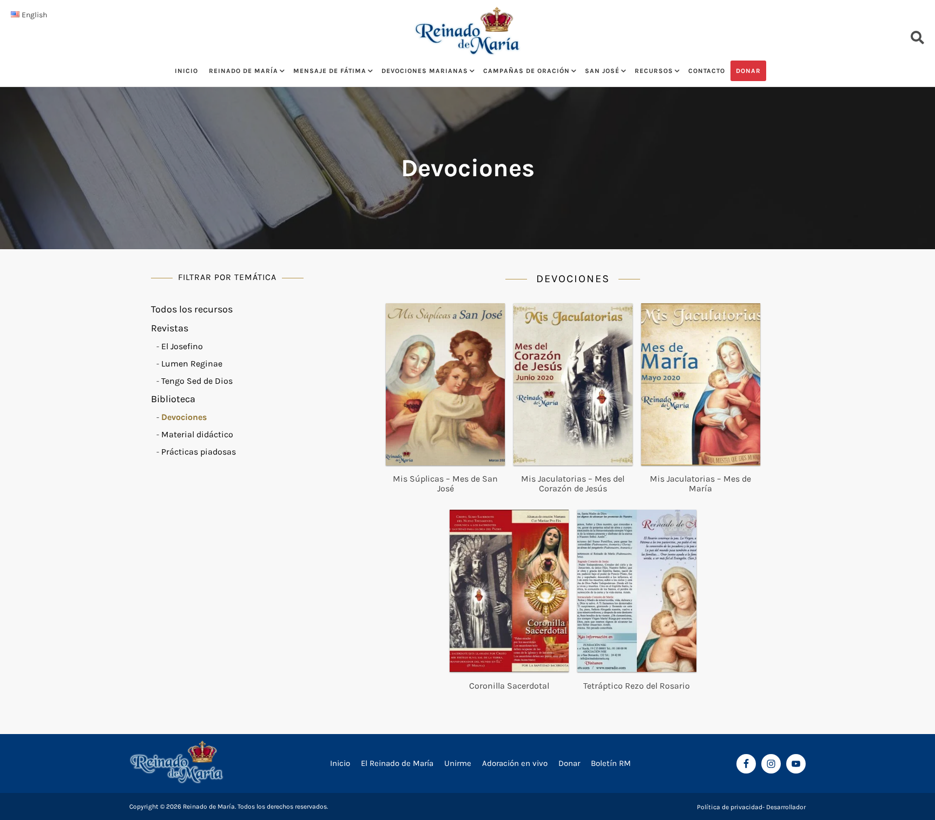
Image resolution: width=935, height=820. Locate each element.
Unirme (457, 763)
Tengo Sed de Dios (197, 381)
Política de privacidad (729, 807)
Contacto (706, 71)
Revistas (169, 328)
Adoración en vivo (515, 763)
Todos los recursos (192, 309)
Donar (748, 71)
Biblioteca (173, 399)
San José (602, 71)
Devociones (184, 417)
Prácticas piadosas (198, 451)
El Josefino (182, 346)
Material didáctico (197, 434)
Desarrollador (786, 807)
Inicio (186, 71)
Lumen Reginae (191, 363)
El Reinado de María (397, 763)
